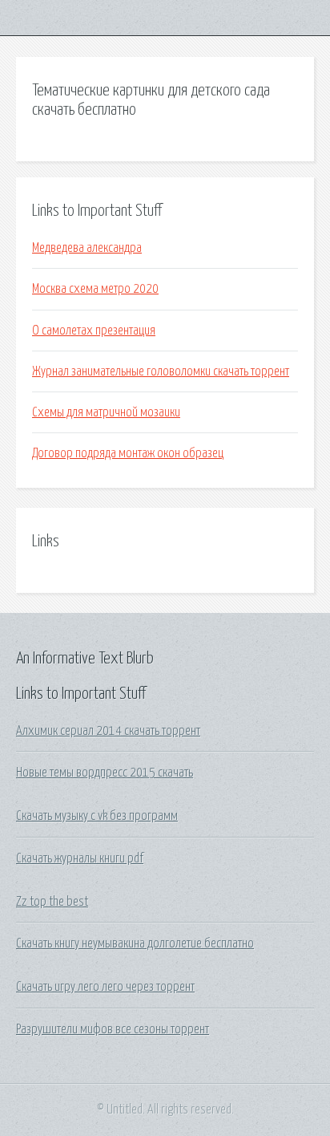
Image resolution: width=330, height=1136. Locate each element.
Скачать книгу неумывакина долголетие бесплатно (135, 943)
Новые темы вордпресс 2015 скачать (104, 772)
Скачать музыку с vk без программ (97, 815)
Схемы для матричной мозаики (106, 412)
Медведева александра (87, 247)
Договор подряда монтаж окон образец (127, 453)
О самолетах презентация (93, 330)
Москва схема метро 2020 (95, 288)
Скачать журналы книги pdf (79, 858)
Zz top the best (52, 901)
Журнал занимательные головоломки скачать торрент (160, 371)
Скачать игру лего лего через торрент (105, 986)
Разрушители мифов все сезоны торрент (112, 1029)
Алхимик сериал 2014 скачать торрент (108, 730)
